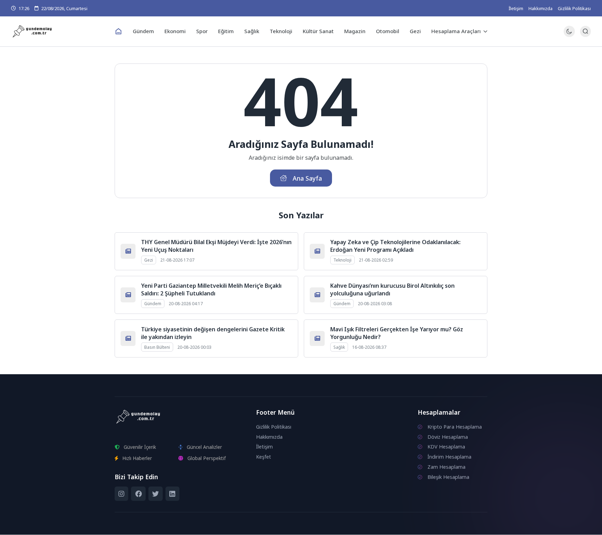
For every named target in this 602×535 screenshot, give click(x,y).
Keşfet (263, 456)
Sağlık (251, 31)
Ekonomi (175, 31)
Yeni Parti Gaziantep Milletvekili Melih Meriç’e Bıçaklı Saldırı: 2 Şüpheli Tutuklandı (211, 289)
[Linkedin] (172, 494)
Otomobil (387, 31)
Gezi (415, 31)
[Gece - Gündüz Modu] (569, 35)
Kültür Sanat (318, 31)
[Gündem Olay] (60, 31)
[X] (155, 494)
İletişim (516, 8)
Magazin (354, 31)
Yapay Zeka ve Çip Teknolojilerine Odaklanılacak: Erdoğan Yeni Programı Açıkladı (395, 246)
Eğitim (226, 31)
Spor (202, 31)
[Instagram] (121, 494)
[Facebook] (138, 494)
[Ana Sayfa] (118, 31)
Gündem (143, 31)
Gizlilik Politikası (574, 8)
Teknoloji (281, 31)
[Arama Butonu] (585, 31)
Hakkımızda (540, 8)
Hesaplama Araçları (456, 31)
